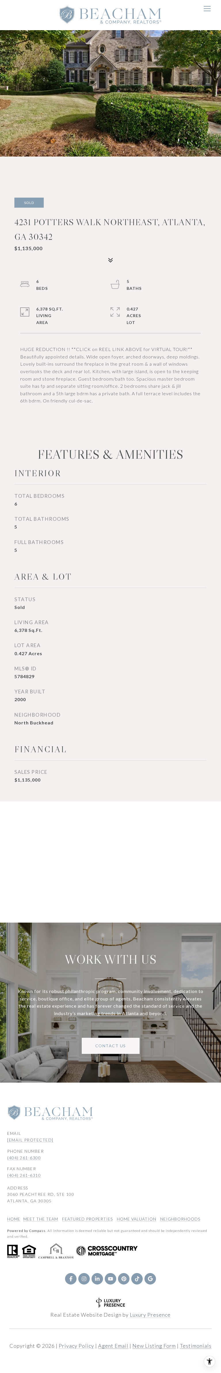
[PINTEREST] (123, 1279)
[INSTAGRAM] (84, 1279)
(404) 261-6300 (24, 1157)
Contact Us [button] (110, 1045)
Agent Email (113, 1346)
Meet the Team (40, 1218)
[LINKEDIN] (97, 1279)
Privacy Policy (76, 1346)
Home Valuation (136, 1218)
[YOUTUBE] (110, 1279)
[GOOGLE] (150, 1279)
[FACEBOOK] (71, 1279)
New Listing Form (154, 1346)
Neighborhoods (180, 1218)
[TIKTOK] (137, 1279)
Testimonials (196, 1346)
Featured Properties (87, 1218)
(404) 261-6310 (24, 1175)
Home (13, 1218)
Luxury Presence (150, 1315)
